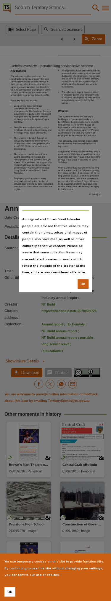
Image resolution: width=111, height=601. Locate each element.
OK (83, 284)
